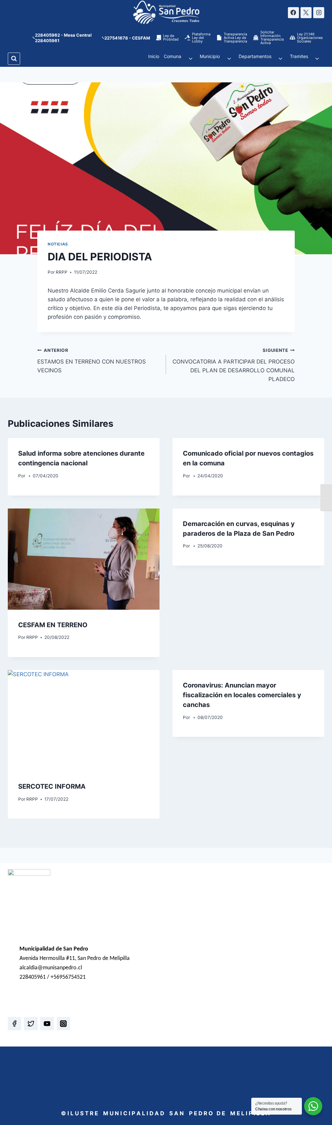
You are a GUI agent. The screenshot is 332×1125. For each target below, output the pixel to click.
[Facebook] (293, 12)
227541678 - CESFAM (127, 38)
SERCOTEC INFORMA (52, 786)
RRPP (61, 272)
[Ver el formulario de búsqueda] (14, 59)
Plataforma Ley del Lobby (201, 37)
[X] (306, 12)
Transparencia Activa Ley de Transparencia (235, 37)
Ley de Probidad (171, 37)
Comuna (172, 56)
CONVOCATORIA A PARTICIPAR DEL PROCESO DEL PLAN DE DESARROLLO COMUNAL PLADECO (233, 365)
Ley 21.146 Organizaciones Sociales (310, 37)
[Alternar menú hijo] (190, 59)
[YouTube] (46, 1023)
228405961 (47, 40)
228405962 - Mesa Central (63, 35)
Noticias (58, 244)
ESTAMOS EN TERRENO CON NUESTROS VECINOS (91, 361)
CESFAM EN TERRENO (53, 625)
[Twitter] (30, 1023)
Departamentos (255, 56)
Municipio (210, 56)
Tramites (299, 56)
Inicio (153, 56)
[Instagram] (318, 12)
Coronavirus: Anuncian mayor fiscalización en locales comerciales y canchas (242, 695)
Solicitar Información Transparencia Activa (272, 37)
